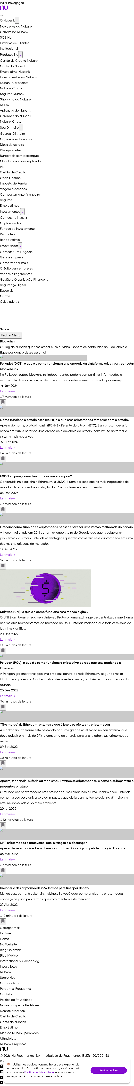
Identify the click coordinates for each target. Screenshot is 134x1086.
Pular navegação (12, 3)
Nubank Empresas (13, 1044)
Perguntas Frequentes (16, 988)
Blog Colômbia (11, 950)
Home (4, 939)
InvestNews (8, 966)
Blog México (9, 955)
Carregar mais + (11, 928)
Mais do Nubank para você (19, 1033)
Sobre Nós (7, 977)
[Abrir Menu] (1, 15)
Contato (6, 994)
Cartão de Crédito (13, 1016)
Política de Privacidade (16, 999)
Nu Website (8, 944)
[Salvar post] (3, 402)
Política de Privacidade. (39, 1072)
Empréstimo (9, 1027)
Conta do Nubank (13, 1022)
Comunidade (9, 983)
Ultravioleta (8, 1038)
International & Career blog (19, 961)
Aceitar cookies (108, 1070)
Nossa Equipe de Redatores (19, 1005)
